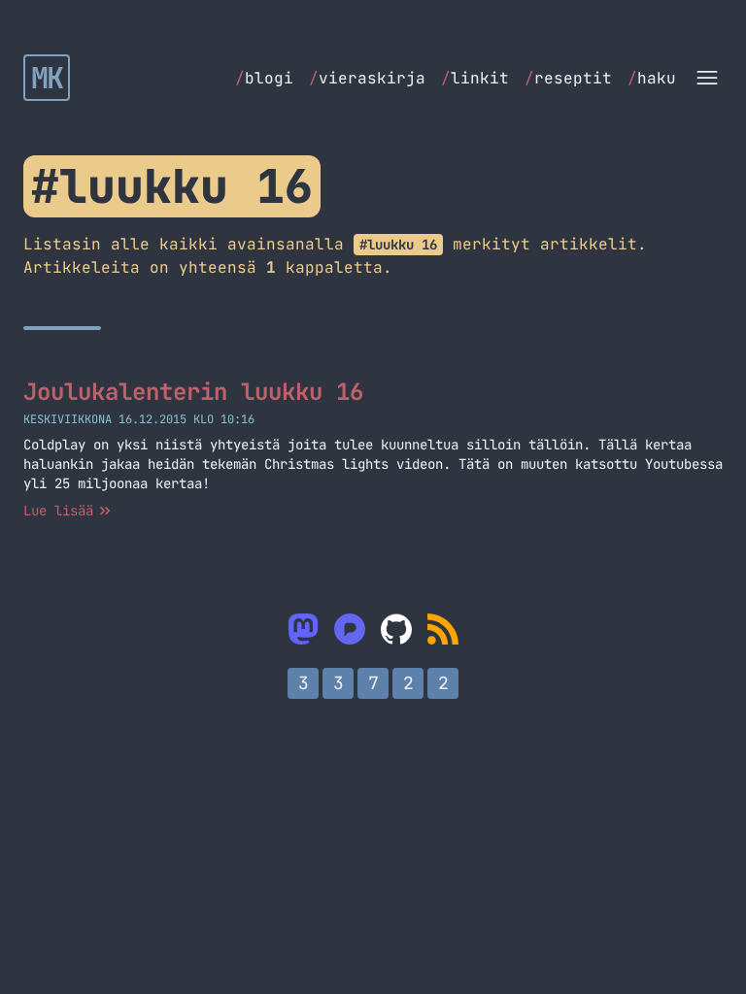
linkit (475, 78)
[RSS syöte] (442, 629)
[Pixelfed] (349, 629)
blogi (264, 78)
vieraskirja (367, 78)
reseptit (568, 78)
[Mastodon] (303, 629)
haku (651, 78)
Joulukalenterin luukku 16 (193, 392)
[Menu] (707, 77)
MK (47, 77)
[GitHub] (396, 629)
